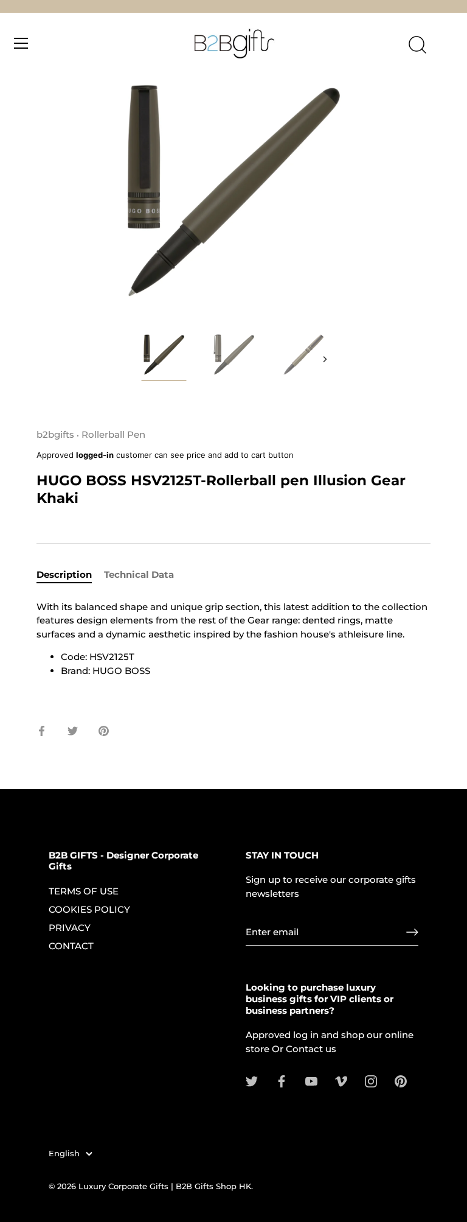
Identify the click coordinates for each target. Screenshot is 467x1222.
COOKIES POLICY (89, 909)
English (64, 1153)
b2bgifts (55, 434)
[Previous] (142, 359)
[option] (164, 359)
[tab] (70, 575)
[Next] (324, 359)
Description (64, 574)
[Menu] (21, 43)
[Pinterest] (401, 1080)
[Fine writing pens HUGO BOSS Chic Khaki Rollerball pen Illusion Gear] (164, 356)
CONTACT (71, 946)
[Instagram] (371, 1080)
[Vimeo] (341, 1080)
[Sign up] (412, 932)
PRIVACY (70, 927)
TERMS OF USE (84, 891)
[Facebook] (281, 1080)
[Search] (417, 45)
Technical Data (139, 574)
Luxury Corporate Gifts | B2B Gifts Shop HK (164, 1186)
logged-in (95, 455)
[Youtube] (311, 1080)
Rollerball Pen (113, 434)
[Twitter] (252, 1080)
